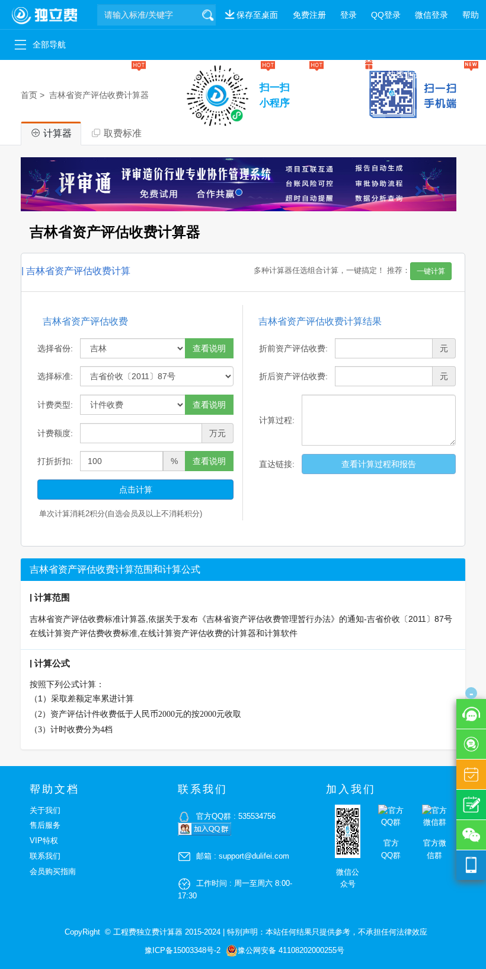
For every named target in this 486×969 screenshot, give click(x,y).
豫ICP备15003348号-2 (182, 950)
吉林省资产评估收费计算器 (99, 95)
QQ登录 (386, 15)
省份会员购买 (243, 74)
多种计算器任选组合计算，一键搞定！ (349, 270)
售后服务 (45, 825)
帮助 (470, 15)
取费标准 (70, 74)
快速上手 (404, 74)
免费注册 (309, 15)
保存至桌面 (257, 15)
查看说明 (209, 348)
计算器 (21, 74)
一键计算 (122, 74)
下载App (455, 74)
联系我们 (45, 856)
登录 (348, 15)
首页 (29, 95)
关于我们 (45, 810)
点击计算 (135, 489)
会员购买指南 (53, 871)
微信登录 (431, 15)
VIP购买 (301, 74)
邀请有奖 (352, 74)
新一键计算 (178, 74)
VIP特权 (44, 840)
